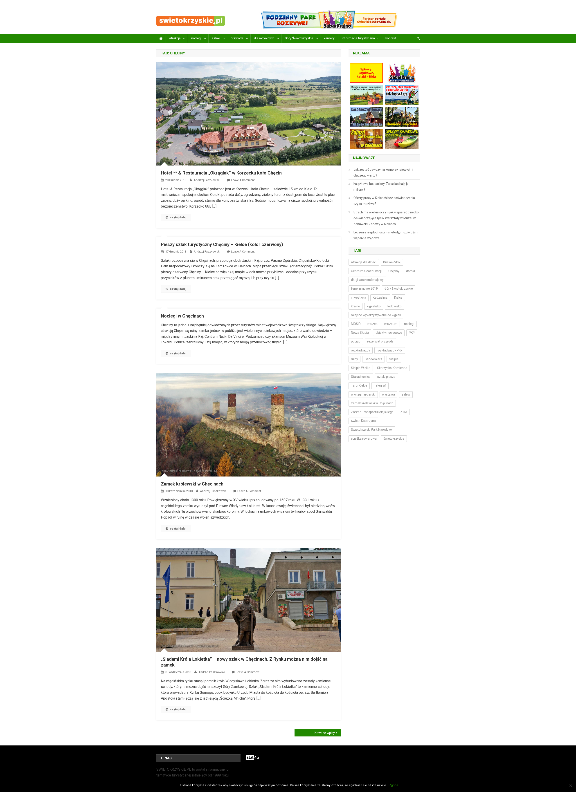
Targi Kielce (359, 385)
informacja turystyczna (358, 38)
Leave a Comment (243, 180)
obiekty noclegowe (389, 332)
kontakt (390, 38)
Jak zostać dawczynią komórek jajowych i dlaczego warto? (383, 172)
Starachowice (361, 376)
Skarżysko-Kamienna (392, 368)
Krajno (355, 306)
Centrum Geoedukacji (366, 271)
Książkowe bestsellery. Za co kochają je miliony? (381, 186)
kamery (329, 38)
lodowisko (394, 306)
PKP (412, 332)
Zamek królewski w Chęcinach (192, 484)
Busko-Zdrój (391, 262)
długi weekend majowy (367, 280)
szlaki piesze (386, 376)
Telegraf (380, 385)
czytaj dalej (178, 217)
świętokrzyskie (393, 438)
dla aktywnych (264, 38)
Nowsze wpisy (325, 733)
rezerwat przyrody (380, 341)
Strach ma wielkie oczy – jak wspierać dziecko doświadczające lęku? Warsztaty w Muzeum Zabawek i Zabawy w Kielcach (386, 218)
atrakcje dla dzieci (363, 262)
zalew (406, 394)
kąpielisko (374, 306)
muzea (372, 324)
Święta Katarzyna (363, 421)
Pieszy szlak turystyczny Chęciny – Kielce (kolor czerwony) (222, 244)
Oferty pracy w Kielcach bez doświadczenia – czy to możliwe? (385, 201)
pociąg (355, 341)
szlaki (216, 38)
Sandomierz (373, 359)
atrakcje (175, 38)
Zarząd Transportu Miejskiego (372, 412)
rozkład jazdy (360, 350)
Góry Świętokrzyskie (299, 38)
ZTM (403, 412)
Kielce (398, 297)
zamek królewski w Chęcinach (372, 403)
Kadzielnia (380, 297)
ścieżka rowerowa (364, 438)
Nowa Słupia (360, 332)
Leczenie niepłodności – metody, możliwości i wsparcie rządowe (385, 235)
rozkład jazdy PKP (390, 350)
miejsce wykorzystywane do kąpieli (376, 315)
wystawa (388, 394)
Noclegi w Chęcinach (182, 316)
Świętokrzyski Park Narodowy (372, 429)
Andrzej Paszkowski (207, 180)
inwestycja (358, 297)
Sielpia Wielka (360, 368)
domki (410, 271)
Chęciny (393, 271)
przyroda (237, 38)
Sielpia (393, 359)
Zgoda (393, 785)
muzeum (390, 324)
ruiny (354, 359)
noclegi (196, 38)
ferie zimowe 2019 (364, 288)
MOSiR (356, 324)
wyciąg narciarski (363, 394)
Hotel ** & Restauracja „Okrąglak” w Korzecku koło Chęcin (221, 173)
